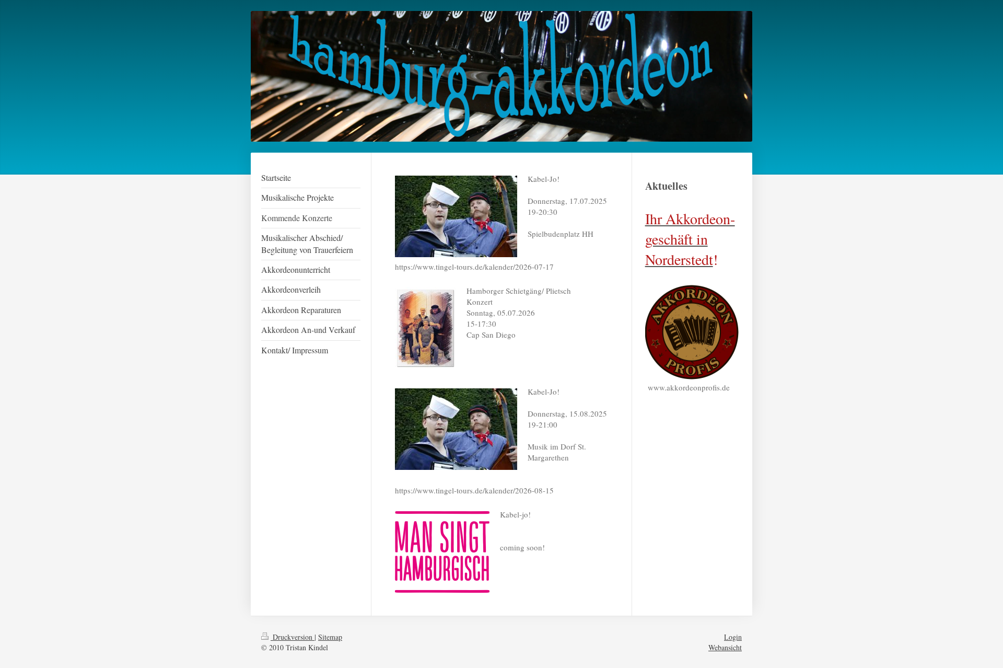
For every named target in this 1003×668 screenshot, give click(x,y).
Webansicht (725, 647)
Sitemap (330, 637)
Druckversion (292, 637)
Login (733, 637)
